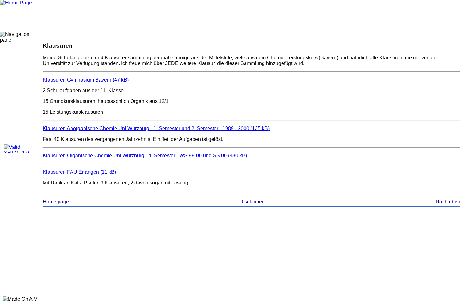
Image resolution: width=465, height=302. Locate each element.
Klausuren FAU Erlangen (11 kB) (79, 172)
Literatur (16, 88)
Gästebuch (16, 113)
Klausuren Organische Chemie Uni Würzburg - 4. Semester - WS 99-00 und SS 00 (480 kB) (145, 155)
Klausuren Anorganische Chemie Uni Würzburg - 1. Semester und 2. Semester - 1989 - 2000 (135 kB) (156, 128)
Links (16, 129)
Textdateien (16, 71)
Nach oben (448, 201)
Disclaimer (16, 121)
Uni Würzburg (16, 63)
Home (16, 47)
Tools (16, 96)
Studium (16, 55)
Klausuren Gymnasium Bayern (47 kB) (86, 79)
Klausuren (16, 80)
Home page (56, 201)
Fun (16, 104)
